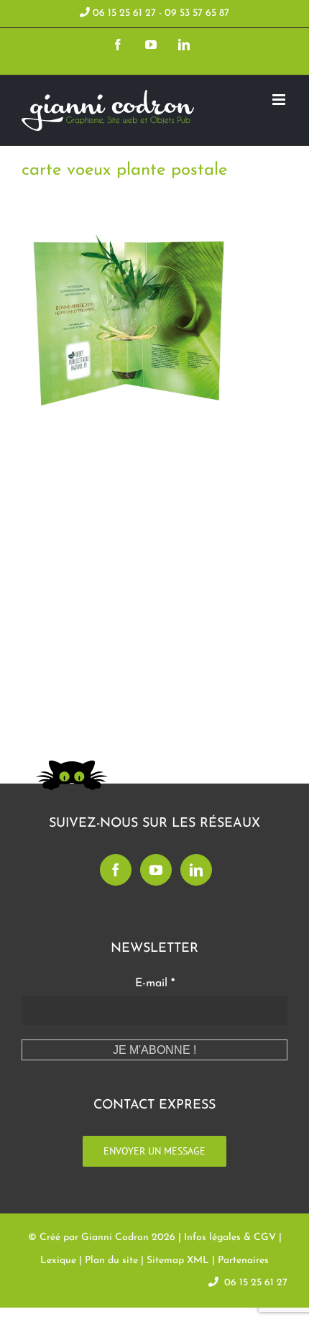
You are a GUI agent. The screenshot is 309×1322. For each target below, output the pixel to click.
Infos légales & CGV (230, 1237)
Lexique (58, 1260)
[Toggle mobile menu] (279, 99)
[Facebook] (116, 870)
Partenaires (243, 1260)
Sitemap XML (178, 1260)
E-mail (155, 983)
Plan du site (111, 1260)
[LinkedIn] (196, 870)
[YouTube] (156, 870)
